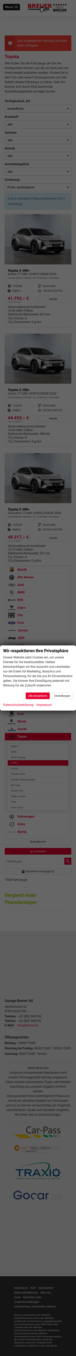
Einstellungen (62, 695)
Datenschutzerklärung (18, 705)
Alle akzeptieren (37, 695)
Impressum (44, 705)
